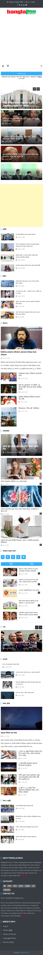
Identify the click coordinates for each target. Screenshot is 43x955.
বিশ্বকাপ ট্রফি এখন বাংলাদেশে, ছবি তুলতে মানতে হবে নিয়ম (21, 644)
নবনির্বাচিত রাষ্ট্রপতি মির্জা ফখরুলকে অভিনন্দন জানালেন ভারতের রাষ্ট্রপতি (20, 155)
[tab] (11, 564)
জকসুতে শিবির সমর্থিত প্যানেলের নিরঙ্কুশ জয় (26, 837)
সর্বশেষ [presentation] (11, 564)
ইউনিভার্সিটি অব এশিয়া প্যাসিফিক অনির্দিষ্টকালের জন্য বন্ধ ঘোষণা (28, 817)
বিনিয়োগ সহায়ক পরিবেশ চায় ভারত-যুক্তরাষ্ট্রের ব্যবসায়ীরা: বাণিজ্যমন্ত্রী (20, 120)
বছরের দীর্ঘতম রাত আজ (9, 733)
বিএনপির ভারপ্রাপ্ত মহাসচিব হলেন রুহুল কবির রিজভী (28, 265)
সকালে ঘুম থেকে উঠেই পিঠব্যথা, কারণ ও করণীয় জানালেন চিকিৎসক (20, 541)
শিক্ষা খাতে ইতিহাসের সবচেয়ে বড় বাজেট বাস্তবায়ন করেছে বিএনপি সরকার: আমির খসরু (27, 245)
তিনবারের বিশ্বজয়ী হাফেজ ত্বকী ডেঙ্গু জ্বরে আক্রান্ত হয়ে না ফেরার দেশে (28, 683)
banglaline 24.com (12, 452)
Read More (24, 875)
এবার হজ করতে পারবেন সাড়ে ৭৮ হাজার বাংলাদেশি (28, 672)
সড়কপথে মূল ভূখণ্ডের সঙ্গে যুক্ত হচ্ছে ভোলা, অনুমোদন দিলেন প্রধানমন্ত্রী (21, 75)
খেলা (33, 886)
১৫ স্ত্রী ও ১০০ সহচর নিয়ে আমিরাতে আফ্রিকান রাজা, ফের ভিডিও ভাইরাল (29, 790)
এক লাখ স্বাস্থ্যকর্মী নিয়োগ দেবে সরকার (29, 590)
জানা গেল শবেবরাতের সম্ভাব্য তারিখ (11, 664)
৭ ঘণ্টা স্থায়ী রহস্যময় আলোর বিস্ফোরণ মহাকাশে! (28, 764)
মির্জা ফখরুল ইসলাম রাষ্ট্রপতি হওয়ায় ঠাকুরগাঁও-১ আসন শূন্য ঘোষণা (28, 602)
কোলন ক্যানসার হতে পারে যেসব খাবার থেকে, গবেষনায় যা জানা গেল (20, 510)
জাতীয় (9, 886)
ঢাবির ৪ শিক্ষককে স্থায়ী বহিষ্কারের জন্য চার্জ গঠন (27, 827)
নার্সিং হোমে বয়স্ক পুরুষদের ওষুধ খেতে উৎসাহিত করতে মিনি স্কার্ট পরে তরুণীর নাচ (29, 777)
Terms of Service (9, 934)
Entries (7, 930)
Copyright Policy (9, 938)
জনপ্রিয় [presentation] (32, 564)
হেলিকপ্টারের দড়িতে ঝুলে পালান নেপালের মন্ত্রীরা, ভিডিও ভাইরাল (27, 282)
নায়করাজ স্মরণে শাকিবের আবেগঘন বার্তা (30, 374)
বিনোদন (21, 886)
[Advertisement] (21, 41)
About (27, 2)
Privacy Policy (8, 942)
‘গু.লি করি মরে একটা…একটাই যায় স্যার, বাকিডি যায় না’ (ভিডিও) (28, 292)
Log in (5, 926)
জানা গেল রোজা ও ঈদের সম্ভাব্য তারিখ (25, 693)
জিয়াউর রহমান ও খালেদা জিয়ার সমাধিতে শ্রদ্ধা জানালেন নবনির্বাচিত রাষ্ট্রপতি (27, 256)
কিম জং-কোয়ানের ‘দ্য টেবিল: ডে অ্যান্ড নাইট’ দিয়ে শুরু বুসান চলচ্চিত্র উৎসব (30, 387)
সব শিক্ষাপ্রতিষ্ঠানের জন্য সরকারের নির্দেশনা (25, 234)
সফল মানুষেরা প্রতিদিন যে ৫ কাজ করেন (14, 481)
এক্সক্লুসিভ (27, 886)
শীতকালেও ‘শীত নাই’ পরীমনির (29, 408)
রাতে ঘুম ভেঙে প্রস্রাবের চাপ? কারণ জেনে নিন (20, 447)
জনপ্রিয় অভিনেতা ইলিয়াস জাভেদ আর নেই (29, 398)
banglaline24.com (25, 952)
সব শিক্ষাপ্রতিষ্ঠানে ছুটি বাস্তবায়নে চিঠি (24, 806)
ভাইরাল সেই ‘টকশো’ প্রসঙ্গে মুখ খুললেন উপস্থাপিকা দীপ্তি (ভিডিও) (28, 303)
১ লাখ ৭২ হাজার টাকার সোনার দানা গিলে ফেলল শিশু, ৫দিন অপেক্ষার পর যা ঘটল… (30, 753)
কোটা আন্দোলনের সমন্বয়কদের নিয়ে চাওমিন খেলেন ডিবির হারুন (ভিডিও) (28, 313)
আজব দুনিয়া (7, 890)
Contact (33, 2)
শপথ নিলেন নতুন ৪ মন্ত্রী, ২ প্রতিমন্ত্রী (16, 174)
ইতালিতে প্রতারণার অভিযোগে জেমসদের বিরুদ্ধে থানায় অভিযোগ (18, 353)
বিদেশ (15, 886)
